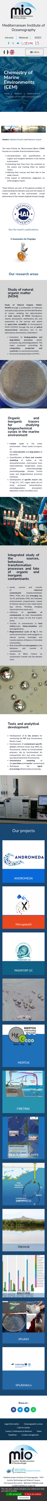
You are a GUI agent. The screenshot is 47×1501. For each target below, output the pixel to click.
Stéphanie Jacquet (34, 139)
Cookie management (30, 1435)
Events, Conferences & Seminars (19, 1431)
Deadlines (12, 1435)
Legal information (11, 1424)
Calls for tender (23, 1427)
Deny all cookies (33, 1494)
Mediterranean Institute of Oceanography (23, 27)
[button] (32, 52)
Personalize (24, 1498)
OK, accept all (15, 1494)
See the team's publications (23, 229)
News (39, 1431)
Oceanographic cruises (33, 1424)
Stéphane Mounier (17, 139)
